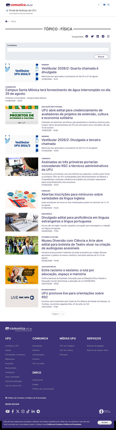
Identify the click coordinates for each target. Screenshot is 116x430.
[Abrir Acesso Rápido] (99, 4)
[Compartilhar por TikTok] (28, 411)
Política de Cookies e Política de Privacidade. (64, 424)
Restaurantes (10, 368)
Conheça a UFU (12, 346)
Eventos (36, 359)
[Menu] (7, 10)
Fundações (9, 372)
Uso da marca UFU (13, 385)
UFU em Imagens (67, 346)
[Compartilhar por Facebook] (12, 411)
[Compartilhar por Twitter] (18, 411)
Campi (8, 350)
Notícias (36, 350)
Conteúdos (12, 45)
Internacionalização (13, 381)
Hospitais (9, 363)
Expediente (37, 346)
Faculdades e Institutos (15, 354)
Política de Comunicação (43, 389)
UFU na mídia (38, 363)
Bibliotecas (10, 359)
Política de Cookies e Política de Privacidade (26, 398)
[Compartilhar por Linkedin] (33, 411)
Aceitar (105, 422)
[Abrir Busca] (108, 4)
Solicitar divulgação (95, 346)
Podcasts (64, 354)
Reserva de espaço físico (97, 350)
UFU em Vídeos (66, 350)
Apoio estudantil (12, 377)
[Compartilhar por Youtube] (7, 411)
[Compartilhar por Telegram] (38, 411)
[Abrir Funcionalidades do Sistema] (104, 4)
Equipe (35, 384)
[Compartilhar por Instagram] (23, 411)
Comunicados (38, 354)
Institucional (38, 380)
